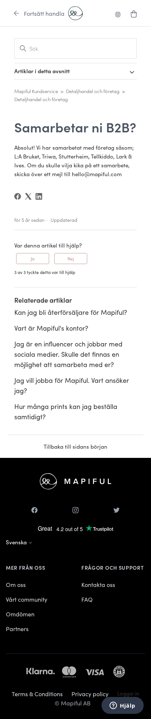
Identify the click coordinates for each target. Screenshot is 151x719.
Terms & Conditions (37, 694)
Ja (32, 258)
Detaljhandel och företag (92, 91)
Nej (70, 258)
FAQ (87, 599)
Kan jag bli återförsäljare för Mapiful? (70, 312)
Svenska (17, 542)
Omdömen (20, 614)
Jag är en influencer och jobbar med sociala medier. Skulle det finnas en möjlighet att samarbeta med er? (68, 354)
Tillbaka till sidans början (75, 446)
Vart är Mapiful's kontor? (51, 327)
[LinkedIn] (39, 196)
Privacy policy (89, 694)
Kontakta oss (98, 584)
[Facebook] (17, 196)
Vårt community (26, 599)
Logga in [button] (128, 693)
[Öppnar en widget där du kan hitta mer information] (123, 706)
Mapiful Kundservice (36, 91)
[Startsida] (75, 13)
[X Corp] (28, 196)
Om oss (16, 584)
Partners (17, 628)
